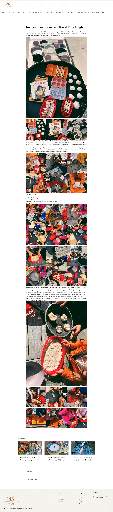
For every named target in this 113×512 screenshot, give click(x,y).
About (60, 497)
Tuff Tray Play (70, 12)
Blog (60, 504)
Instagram (82, 497)
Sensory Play (95, 12)
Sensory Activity (60, 12)
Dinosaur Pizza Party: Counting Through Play (28, 459)
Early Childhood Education (34, 12)
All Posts (4, 12)
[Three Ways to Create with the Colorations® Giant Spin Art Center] (57, 448)
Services (61, 499)
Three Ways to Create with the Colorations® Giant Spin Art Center (56, 459)
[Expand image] (36, 129)
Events (61, 501)
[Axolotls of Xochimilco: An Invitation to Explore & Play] (83, 448)
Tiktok (80, 501)
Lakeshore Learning (83, 12)
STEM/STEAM (48, 12)
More (103, 12)
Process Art (21, 12)
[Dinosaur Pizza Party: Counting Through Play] (30, 448)
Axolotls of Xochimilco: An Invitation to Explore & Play (83, 459)
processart (12, 12)
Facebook (81, 499)
